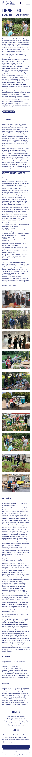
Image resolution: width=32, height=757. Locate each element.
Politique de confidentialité (20, 755)
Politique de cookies (9, 755)
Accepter (16, 747)
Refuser (16, 751)
